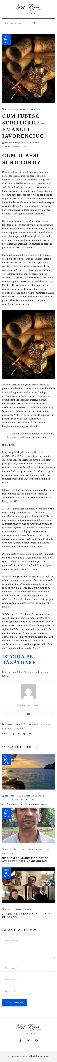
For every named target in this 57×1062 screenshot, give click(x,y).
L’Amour (10, 109)
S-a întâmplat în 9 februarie (24, 804)
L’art (8, 909)
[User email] (28, 713)
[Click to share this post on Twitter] (19, 734)
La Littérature (14, 850)
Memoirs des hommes (18, 796)
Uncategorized (24, 800)
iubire (14, 172)
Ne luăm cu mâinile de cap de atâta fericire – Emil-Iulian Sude (25, 861)
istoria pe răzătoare (19, 725)
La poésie (31, 850)
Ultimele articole (28, 109)
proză (19, 728)
